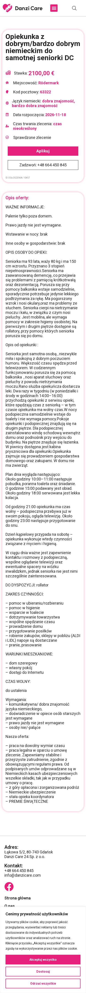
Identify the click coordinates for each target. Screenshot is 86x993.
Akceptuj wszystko (43, 959)
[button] (54, 8)
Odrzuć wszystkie (43, 983)
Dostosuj (43, 971)
